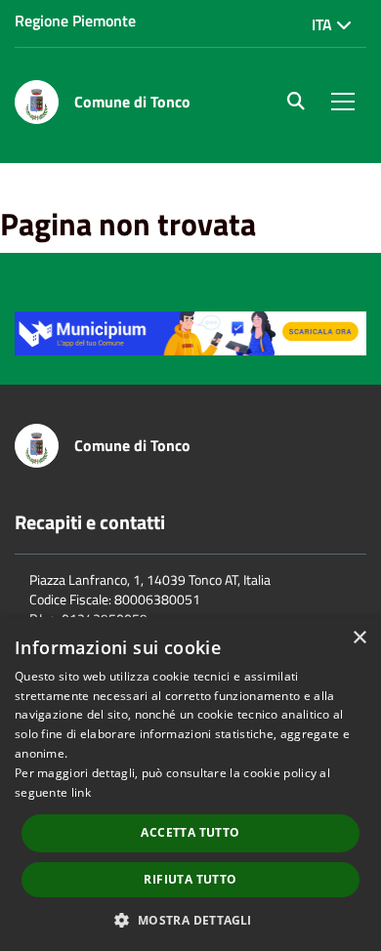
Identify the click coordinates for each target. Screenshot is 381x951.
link (81, 792)
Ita (324, 24)
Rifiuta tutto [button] (190, 879)
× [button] (359, 638)
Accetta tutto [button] (190, 832)
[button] (190, 919)
